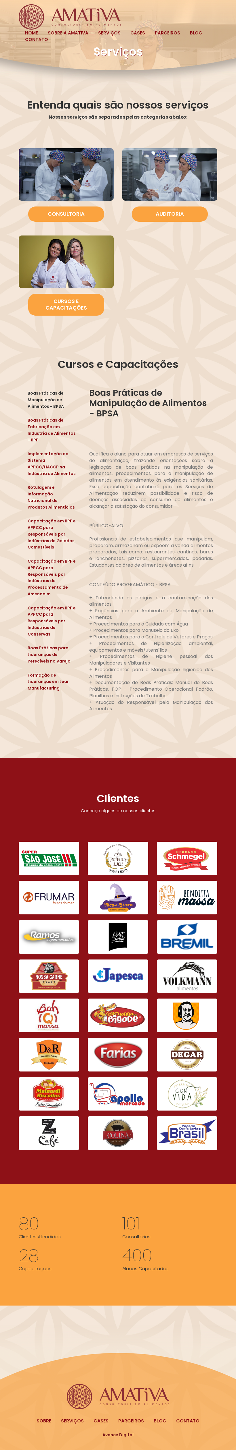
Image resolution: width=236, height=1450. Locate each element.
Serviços (109, 33)
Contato (36, 39)
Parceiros (167, 33)
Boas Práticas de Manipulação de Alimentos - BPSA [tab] (46, 399)
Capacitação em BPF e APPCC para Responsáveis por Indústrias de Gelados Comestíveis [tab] (52, 534)
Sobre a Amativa (68, 33)
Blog (196, 33)
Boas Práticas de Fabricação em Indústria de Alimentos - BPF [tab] (52, 430)
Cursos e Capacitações (66, 304)
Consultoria (66, 213)
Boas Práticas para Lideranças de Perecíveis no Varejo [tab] (49, 654)
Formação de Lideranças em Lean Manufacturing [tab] (49, 681)
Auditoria (170, 213)
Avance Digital (118, 1435)
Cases (137, 33)
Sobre (44, 1421)
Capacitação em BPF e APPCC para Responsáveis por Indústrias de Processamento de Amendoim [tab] (52, 577)
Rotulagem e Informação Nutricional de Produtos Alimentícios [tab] (51, 497)
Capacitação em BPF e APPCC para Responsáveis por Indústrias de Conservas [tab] (52, 621)
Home (31, 33)
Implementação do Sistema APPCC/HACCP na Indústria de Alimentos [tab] (52, 463)
